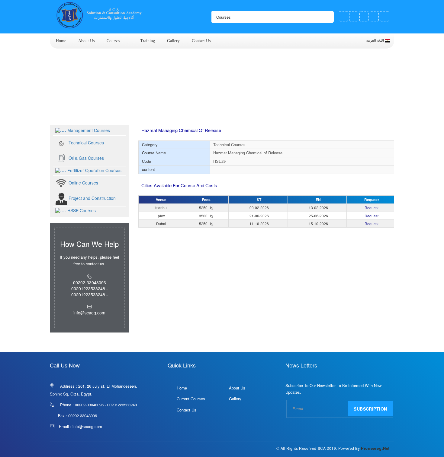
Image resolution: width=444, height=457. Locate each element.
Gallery (173, 41)
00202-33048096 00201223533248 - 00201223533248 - (89, 288)
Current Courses (191, 399)
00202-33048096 (82, 415)
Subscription (370, 409)
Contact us (201, 41)
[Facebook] (343, 16)
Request (371, 207)
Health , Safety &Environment (152, 113)
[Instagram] (374, 16)
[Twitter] (353, 16)
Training (147, 41)
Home (61, 41)
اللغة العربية (375, 40)
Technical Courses (94, 113)
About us (86, 41)
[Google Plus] (363, 16)
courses (113, 41)
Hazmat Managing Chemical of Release (233, 113)
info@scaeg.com (87, 426)
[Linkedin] (384, 16)
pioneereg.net (375, 448)
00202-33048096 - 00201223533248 (106, 405)
